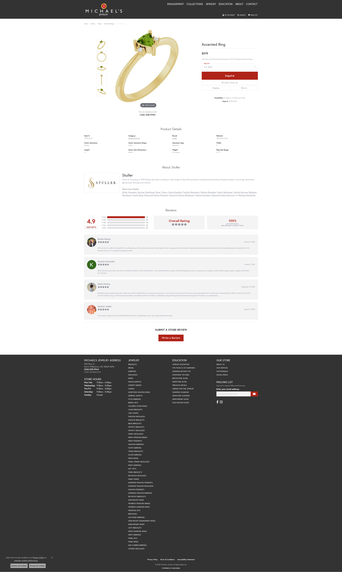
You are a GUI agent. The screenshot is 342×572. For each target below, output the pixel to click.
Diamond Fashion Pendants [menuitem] (140, 482)
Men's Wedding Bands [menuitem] (137, 437)
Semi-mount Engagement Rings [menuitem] (141, 521)
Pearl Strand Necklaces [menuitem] (138, 462)
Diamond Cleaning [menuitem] (180, 392)
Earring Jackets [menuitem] (135, 396)
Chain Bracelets (175, 192)
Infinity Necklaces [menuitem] (136, 430)
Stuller (174, 138)
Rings (99, 24)
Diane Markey (104, 284)
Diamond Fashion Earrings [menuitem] (140, 493)
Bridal (124, 192)
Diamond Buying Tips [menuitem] (181, 371)
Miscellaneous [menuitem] (134, 382)
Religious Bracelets (247, 195)
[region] (148, 68)
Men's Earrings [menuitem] (134, 465)
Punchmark (175, 568)
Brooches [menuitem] (132, 514)
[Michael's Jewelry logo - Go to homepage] (105, 9)
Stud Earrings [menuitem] (134, 399)
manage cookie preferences (26, 560)
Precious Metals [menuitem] (179, 385)
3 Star (104, 222)
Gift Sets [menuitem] (132, 469)
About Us (220, 364)
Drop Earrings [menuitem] (134, 535)
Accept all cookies (37, 566)
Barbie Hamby (104, 239)
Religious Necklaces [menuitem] (137, 476)
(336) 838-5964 (147, 114)
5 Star (104, 217)
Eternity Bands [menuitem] (134, 385)
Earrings (141, 192)
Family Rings (137, 195)
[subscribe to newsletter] (254, 393)
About (239, 4)
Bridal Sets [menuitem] (133, 402)
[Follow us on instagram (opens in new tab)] (221, 402)
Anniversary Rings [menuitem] (136, 524)
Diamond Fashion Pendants (156, 195)
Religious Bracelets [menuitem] (137, 496)
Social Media (222, 375)
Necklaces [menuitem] (132, 375)
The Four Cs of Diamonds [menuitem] (183, 368)
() (147, 217)
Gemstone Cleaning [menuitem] (181, 396)
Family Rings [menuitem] (133, 479)
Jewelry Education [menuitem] (180, 364)
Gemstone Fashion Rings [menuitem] (139, 392)
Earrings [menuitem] (132, 371)
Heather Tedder (105, 306)
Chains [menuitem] (131, 389)
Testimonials (222, 371)
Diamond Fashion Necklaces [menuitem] (140, 486)
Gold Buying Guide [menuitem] (180, 402)
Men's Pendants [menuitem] (135, 441)
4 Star (104, 220)
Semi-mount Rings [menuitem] (136, 500)
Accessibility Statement (186, 559)
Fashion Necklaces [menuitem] (136, 416)
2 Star (104, 225)
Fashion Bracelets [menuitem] (136, 420)
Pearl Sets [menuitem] (132, 538)
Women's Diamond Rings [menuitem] (139, 507)
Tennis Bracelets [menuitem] (135, 451)
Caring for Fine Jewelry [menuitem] (183, 389)
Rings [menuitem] (130, 378)
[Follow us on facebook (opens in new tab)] (217, 402)
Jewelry (211, 4)
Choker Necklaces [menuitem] (136, 549)
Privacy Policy (152, 559)
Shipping (215, 88)
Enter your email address (227, 389)
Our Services (222, 368)
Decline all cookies (19, 566)
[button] (229, 15)
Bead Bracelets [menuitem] (134, 423)
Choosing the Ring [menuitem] (180, 375)
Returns (244, 88)
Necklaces (150, 192)
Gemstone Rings (109, 24)
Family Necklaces (224, 192)
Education (226, 4)
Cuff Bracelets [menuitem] (134, 528)
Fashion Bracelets (208, 192)
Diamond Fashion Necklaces (181, 195)
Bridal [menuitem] (131, 368)
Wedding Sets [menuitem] (134, 510)
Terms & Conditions (167, 559)
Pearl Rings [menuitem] (133, 542)
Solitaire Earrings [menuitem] (136, 517)
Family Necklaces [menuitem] (135, 434)
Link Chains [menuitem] (133, 413)
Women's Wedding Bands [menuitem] (139, 503)
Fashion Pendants (203, 195)
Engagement (175, 4)
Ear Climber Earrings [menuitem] (137, 545)
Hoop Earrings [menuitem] (134, 448)
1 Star (104, 228)
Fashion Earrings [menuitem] (136, 444)
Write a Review (171, 337)
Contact (252, 4)
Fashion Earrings (240, 192)
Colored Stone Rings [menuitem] (137, 406)
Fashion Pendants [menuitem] (136, 489)
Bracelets (132, 192)
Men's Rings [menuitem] (133, 458)
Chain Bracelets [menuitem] (135, 409)
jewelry (92, 24)
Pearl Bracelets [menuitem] (135, 472)
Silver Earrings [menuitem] (135, 455)
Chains (164, 192)
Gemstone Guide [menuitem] (179, 382)
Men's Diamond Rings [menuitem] (137, 531)
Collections (194, 4)
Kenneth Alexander (106, 261)
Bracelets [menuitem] (132, 364)
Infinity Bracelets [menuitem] (136, 427)
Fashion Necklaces (191, 192)
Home (86, 24)
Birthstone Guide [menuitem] (180, 378)
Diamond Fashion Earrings (223, 195)
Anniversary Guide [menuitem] (180, 399)
